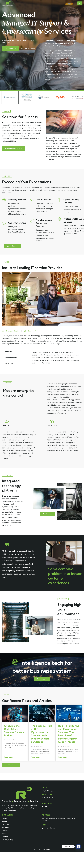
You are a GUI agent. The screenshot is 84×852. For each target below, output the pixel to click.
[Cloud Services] (32, 200)
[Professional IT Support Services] (59, 219)
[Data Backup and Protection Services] (32, 221)
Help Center (50, 828)
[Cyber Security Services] (59, 200)
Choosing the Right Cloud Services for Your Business (14, 730)
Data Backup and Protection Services (44, 223)
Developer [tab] (9, 364)
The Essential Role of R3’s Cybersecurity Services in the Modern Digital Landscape (41, 733)
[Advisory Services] (4, 200)
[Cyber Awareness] (4, 223)
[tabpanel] (56, 358)
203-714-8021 (47, 798)
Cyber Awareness (17, 222)
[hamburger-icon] (79, 3)
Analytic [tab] (8, 352)
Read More (8, 757)
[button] (22, 585)
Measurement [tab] (11, 358)
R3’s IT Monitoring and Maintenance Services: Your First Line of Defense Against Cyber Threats (68, 733)
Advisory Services (17, 199)
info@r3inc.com (48, 791)
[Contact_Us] (78, 846)
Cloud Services (43, 199)
